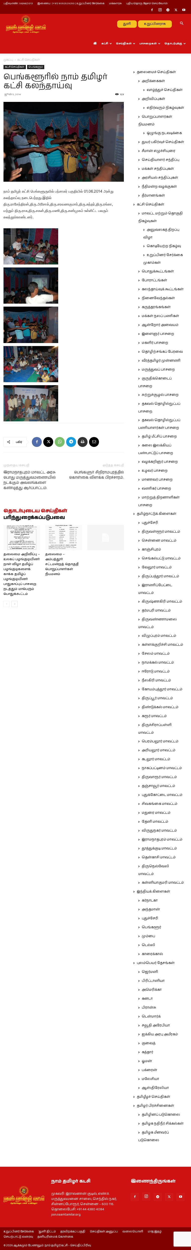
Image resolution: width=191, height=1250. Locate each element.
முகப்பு (8, 60)
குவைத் (148, 1043)
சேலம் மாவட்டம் (156, 653)
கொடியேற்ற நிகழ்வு (164, 246)
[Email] (94, 442)
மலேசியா (150, 1079)
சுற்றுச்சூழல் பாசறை (160, 395)
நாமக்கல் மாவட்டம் (158, 662)
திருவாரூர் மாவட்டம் (159, 777)
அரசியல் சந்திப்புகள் (160, 177)
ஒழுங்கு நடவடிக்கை (164, 133)
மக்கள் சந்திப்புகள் (158, 169)
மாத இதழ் (155, 1231)
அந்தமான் (151, 909)
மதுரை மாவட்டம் (156, 812)
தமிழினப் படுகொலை (161, 1114)
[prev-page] (6, 604)
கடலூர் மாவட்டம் (156, 759)
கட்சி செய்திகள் (14, 67)
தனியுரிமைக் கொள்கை (55, 1237)
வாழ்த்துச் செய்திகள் (165, 90)
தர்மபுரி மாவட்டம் (156, 610)
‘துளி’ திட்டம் (47, 1231)
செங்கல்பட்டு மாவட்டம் (161, 558)
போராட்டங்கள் (154, 280)
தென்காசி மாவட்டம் (159, 857)
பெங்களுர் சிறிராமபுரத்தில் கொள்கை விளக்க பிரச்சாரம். (96, 475)
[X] (176, 10)
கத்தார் (147, 1052)
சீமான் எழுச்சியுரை (158, 151)
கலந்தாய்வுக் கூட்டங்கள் (163, 289)
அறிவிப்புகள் (153, 99)
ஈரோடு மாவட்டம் (156, 671)
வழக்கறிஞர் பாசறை (160, 462)
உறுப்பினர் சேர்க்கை (18, 1231)
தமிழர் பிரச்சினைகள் (155, 1105)
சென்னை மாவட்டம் (159, 540)
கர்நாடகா (150, 900)
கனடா (147, 998)
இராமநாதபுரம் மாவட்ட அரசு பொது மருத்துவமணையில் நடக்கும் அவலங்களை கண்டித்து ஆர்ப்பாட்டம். (29, 480)
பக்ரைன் (149, 1070)
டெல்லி (148, 945)
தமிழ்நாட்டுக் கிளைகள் (156, 514)
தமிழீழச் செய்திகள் (153, 1097)
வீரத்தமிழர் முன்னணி (161, 360)
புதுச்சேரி (150, 522)
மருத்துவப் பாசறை (158, 369)
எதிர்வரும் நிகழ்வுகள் (165, 108)
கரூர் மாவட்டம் (154, 716)
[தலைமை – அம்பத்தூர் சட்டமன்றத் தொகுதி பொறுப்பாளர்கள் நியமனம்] (63, 537)
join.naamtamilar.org (66, 1214)
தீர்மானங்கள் (153, 195)
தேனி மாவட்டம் (155, 821)
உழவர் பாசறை (155, 470)
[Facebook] (152, 10)
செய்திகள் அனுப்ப (104, 1231)
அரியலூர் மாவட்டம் (158, 750)
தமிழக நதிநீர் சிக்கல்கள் (163, 1123)
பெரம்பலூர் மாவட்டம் (160, 741)
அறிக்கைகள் (153, 81)
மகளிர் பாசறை (155, 343)
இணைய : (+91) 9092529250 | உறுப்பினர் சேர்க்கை (70, 3)
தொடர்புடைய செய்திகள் (35, 511)
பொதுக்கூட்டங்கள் (158, 271)
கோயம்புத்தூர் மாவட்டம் (162, 689)
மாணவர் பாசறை (157, 479)
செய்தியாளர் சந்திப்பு (160, 160)
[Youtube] (184, 10)
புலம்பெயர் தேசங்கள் (156, 963)
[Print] (83, 442)
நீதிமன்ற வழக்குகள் (159, 186)
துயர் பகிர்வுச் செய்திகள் (163, 142)
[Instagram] (160, 10)
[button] (182, 24)
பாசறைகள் (148, 43)
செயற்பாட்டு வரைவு (18, 1237)
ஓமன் (147, 1061)
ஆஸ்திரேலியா (155, 1088)
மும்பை (148, 936)
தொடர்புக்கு (173, 43)
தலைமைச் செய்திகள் (156, 72)
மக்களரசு (115, 3)
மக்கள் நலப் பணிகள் (160, 316)
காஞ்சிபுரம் (151, 549)
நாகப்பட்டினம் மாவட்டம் (162, 768)
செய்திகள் (124, 43)
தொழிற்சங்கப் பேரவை (162, 351)
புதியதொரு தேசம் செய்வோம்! (147, 3)
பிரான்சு (149, 1007)
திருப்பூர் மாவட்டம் (157, 698)
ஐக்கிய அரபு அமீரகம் (160, 1034)
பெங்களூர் (36, 67)
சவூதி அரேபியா (156, 1025)
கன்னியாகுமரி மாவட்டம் (163, 882)
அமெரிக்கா (152, 989)
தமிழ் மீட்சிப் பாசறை (159, 436)
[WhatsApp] (60, 442)
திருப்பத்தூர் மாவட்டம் (160, 576)
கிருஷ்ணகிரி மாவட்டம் (162, 601)
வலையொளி (132, 1231)
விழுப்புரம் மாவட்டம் (159, 636)
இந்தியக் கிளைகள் (153, 891)
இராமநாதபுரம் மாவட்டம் (162, 839)
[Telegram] (168, 10)
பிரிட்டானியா (153, 981)
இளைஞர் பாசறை (158, 334)
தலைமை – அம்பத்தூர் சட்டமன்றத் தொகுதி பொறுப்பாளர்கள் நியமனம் (62, 564)
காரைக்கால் (152, 954)
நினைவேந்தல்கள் (158, 298)
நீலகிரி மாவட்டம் (156, 680)
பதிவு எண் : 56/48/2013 (18, 3)
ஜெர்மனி (150, 972)
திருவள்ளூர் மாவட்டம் (161, 531)
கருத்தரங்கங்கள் (156, 307)
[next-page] (14, 604)
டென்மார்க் (151, 1016)
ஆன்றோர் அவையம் (160, 325)
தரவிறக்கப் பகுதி (72, 1231)
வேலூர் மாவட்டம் (157, 567)
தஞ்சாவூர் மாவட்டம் (158, 786)
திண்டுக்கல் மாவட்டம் (160, 707)
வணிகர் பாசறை (156, 488)
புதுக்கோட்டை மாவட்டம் (162, 795)
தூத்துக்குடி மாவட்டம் (159, 848)
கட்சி (104, 43)
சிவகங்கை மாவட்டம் (159, 804)
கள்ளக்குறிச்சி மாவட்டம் (162, 644)
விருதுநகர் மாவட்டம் (159, 830)
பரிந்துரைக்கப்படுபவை (34, 518)
